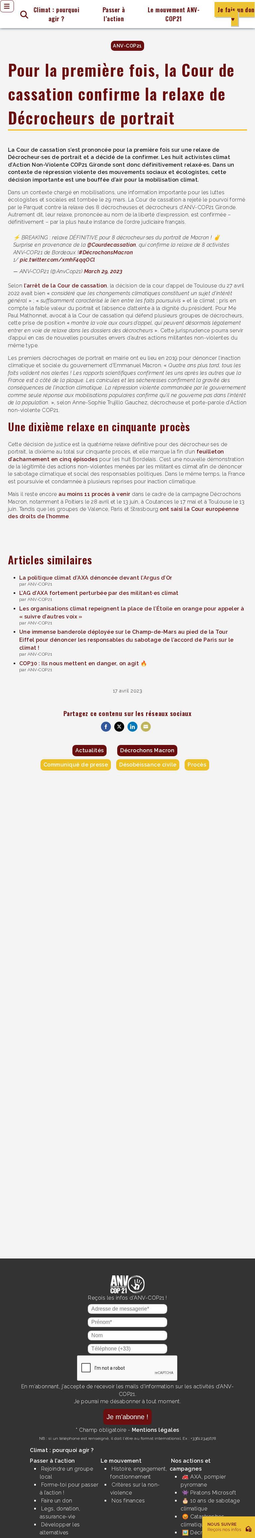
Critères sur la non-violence (135, 1489)
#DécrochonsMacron (106, 252)
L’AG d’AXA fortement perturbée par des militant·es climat (99, 593)
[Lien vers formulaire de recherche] (21, 14)
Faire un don (56, 1501)
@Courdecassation (111, 245)
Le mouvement (121, 1461)
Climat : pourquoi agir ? (56, 14)
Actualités (89, 750)
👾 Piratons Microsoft (209, 1493)
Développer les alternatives (60, 1528)
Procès (197, 765)
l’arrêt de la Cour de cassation (65, 286)
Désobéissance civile (148, 765)
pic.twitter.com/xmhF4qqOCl (57, 260)
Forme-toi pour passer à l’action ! (69, 1489)
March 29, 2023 (103, 271)
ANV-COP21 (127, 45)
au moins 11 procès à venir (94, 494)
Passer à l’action (114, 14)
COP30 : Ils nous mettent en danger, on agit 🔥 (83, 663)
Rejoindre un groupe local (66, 1473)
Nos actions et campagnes (190, 1465)
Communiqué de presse (75, 765)
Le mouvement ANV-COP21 (174, 14)
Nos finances (128, 1501)
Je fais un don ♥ (236, 14)
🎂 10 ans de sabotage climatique (210, 1505)
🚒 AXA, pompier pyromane (203, 1481)
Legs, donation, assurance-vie (60, 1512)
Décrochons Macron (147, 750)
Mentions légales (155, 1430)
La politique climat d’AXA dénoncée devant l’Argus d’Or (95, 578)
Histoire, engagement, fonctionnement (138, 1473)
